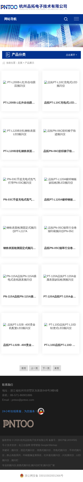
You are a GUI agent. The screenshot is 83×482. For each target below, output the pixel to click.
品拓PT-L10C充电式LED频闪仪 (60, 102)
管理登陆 (35, 445)
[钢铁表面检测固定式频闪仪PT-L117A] (19, 229)
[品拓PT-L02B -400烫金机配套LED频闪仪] (19, 326)
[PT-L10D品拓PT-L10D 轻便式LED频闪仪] (60, 326)
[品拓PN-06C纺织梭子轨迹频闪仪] (60, 132)
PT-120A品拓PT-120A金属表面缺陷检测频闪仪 (60, 296)
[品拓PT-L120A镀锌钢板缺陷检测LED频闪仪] (60, 181)
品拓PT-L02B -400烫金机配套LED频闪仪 (19, 344)
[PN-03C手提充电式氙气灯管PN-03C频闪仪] (19, 181)
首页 (23, 368)
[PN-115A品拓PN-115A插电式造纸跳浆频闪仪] (19, 278)
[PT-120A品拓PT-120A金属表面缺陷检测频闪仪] (60, 278)
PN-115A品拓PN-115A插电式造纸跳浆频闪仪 (19, 296)
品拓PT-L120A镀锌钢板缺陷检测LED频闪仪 (60, 199)
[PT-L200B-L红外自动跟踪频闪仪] (19, 84)
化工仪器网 (24, 445)
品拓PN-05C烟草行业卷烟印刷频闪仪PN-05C (60, 248)
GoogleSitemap (49, 445)
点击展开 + (71, 55)
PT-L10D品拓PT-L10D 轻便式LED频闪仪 (60, 344)
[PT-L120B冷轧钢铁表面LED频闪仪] (19, 132)
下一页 (46, 368)
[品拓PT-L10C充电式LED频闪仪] (60, 84)
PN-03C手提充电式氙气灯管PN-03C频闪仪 (19, 199)
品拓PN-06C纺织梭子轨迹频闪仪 (60, 151)
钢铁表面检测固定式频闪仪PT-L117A (19, 248)
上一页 (34, 368)
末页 (56, 368)
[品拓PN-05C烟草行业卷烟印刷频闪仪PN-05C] (60, 229)
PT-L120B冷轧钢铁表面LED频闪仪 (19, 151)
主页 (20, 62)
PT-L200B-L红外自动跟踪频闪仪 (19, 102)
